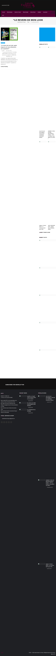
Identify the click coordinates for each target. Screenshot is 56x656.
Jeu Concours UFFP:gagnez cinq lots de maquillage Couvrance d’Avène (42, 134)
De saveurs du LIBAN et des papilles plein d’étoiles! (31, 404)
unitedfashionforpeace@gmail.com (8, 418)
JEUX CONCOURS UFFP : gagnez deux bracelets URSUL (51, 227)
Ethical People (25, 12)
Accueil (3, 12)
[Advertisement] (47, 34)
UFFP (3, 15)
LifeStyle (39, 12)
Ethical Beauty (9, 12)
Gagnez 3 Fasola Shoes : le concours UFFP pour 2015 (42, 227)
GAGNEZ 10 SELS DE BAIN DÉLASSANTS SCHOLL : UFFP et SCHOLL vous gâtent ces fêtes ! (51, 135)
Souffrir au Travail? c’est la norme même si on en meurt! (31, 397)
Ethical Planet (32, 12)
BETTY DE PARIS (14, 52)
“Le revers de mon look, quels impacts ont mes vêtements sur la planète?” (9, 47)
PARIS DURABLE (5, 53)
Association (45, 12)
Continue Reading (4, 66)
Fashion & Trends (18, 12)
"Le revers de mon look (6, 52)
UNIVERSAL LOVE (9, 56)
